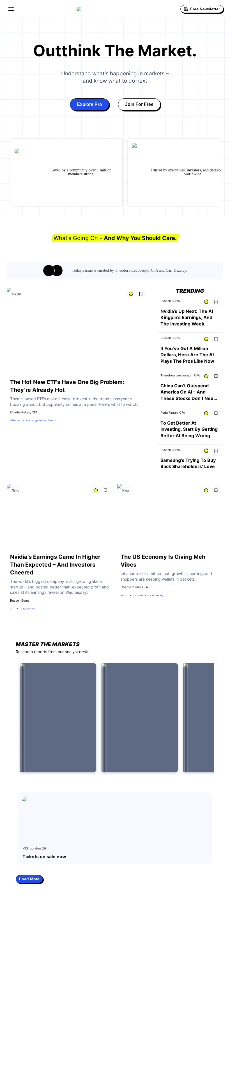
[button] (11, 9)
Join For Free (139, 104)
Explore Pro (89, 104)
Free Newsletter (205, 9)
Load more (29, 879)
